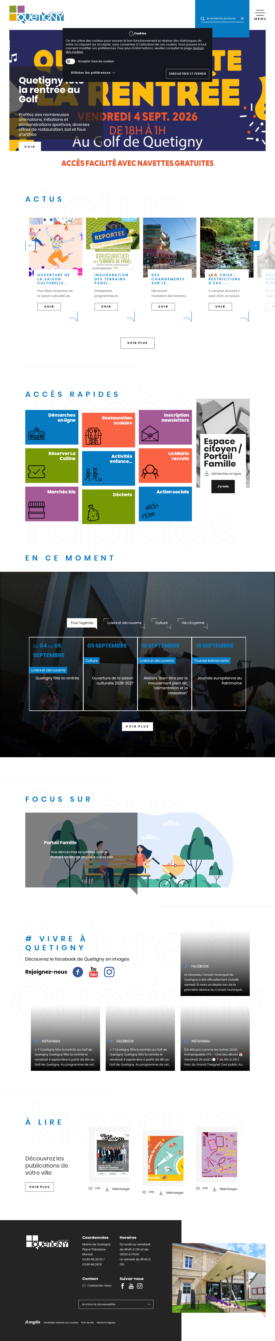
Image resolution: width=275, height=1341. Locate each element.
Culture (161, 622)
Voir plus (137, 726)
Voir (29, 147)
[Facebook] (78, 972)
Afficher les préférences (91, 72)
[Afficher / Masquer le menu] (260, 15)
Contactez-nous (99, 1285)
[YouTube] (93, 972)
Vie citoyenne (193, 622)
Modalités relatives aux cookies (61, 1322)
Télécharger (121, 1189)
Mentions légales (106, 1322)
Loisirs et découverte (124, 622)
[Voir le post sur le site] (215, 963)
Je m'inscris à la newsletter (99, 1304)
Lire (97, 1188)
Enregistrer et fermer (187, 73)
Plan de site (87, 1322)
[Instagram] (109, 972)
